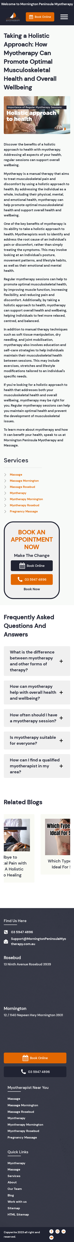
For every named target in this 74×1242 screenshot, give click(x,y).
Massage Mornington (23, 1105)
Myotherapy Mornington (25, 1125)
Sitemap (14, 1208)
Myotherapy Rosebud (23, 1131)
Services (14, 1176)
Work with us (17, 1202)
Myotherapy (16, 1118)
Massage (14, 1099)
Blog (11, 1195)
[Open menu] (64, 17)
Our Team (15, 1189)
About (12, 1182)
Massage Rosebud (21, 1112)
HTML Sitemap (18, 1214)
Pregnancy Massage (22, 1137)
